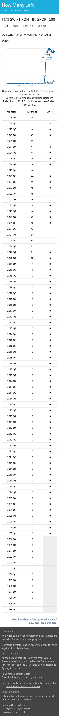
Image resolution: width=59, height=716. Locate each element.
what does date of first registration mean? (34, 619)
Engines (42, 25)
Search (5, 10)
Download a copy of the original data (22, 677)
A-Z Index (16, 10)
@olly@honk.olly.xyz (15, 705)
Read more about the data (16, 673)
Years (15, 25)
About (27, 10)
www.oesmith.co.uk (14, 712)
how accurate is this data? (43, 622)
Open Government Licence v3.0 (23, 686)
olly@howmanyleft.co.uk (17, 708)
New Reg (28, 25)
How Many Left (18, 5)
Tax (6, 25)
